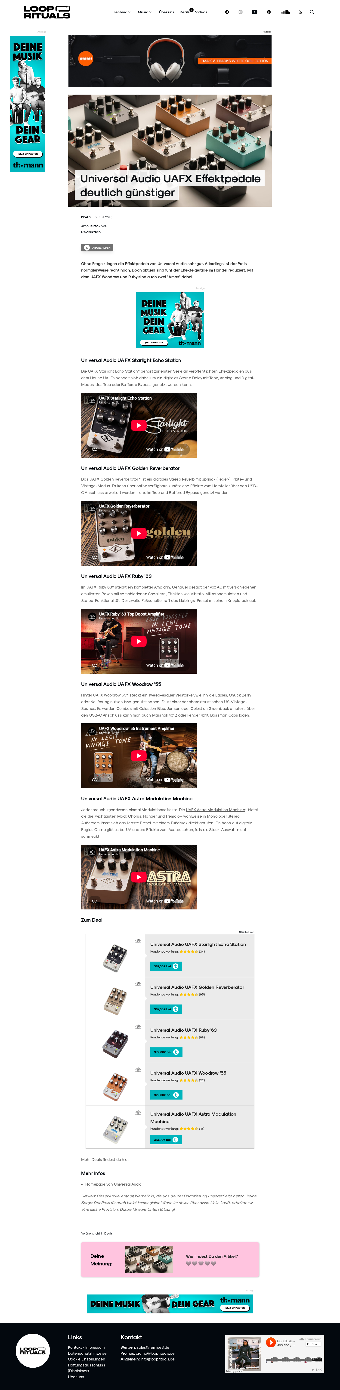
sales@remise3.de (153, 1347)
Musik (143, 12)
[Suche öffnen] (312, 12)
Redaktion (91, 232)
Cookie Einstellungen (86, 1359)
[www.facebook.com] (269, 12)
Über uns (166, 12)
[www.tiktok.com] (227, 12)
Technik (120, 12)
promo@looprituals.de (155, 1353)
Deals (184, 12)
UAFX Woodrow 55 (109, 695)
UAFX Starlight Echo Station (113, 371)
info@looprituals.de (158, 1359)
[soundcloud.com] (286, 12)
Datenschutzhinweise (87, 1353)
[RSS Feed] (300, 12)
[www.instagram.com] (240, 12)
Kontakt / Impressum (86, 1347)
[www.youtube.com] (255, 12)
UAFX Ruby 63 (99, 587)
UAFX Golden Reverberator (114, 479)
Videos (201, 12)
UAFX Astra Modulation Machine (215, 809)
